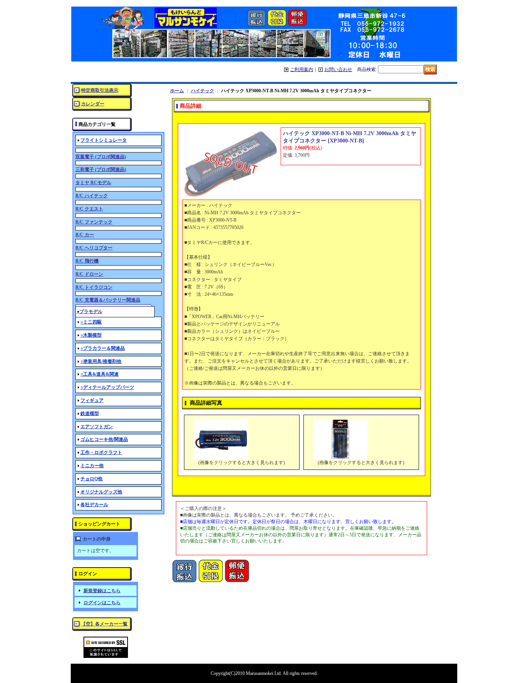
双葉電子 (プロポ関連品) (100, 156)
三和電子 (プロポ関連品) (100, 169)
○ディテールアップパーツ (107, 387)
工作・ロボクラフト (101, 452)
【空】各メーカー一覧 (104, 624)
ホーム (177, 90)
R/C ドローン (89, 274)
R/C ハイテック (91, 195)
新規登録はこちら (102, 590)
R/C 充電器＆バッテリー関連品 (107, 300)
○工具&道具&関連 (99, 374)
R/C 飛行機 (87, 261)
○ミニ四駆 (91, 322)
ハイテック (202, 90)
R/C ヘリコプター (93, 248)
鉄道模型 (89, 413)
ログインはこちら (102, 602)
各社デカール (94, 504)
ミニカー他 (92, 465)
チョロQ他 (91, 478)
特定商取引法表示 (99, 90)
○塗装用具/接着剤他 (100, 361)
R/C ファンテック (93, 222)
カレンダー (92, 104)
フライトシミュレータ (103, 140)
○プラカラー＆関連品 (102, 348)
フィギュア (92, 400)
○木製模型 (91, 335)
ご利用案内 (301, 69)
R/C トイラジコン (93, 287)
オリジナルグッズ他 (101, 492)
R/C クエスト (89, 209)
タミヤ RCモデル (93, 182)
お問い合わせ (338, 69)
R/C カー (84, 234)
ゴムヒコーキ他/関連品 (104, 439)
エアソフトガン (96, 426)
